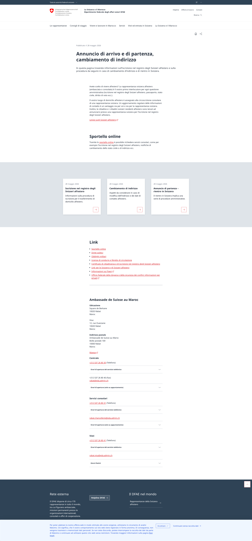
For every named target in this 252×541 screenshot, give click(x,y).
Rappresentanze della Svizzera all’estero (143, 503)
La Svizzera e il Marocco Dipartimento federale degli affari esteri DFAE (104, 10)
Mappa (92, 352)
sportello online (106, 142)
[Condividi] (200, 33)
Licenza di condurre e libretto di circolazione (111, 260)
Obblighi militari (98, 256)
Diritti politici (97, 252)
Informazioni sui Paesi (101, 271)
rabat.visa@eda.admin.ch (100, 455)
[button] (58, 26)
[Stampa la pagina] (195, 33)
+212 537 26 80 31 (97, 403)
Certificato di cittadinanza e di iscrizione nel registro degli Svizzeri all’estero (125, 264)
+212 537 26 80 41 (97, 440)
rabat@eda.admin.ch (98, 380)
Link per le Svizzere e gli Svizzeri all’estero (110, 267)
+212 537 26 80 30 (97, 362)
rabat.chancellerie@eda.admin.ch (104, 418)
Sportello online (98, 249)
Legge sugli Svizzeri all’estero (102, 120)
